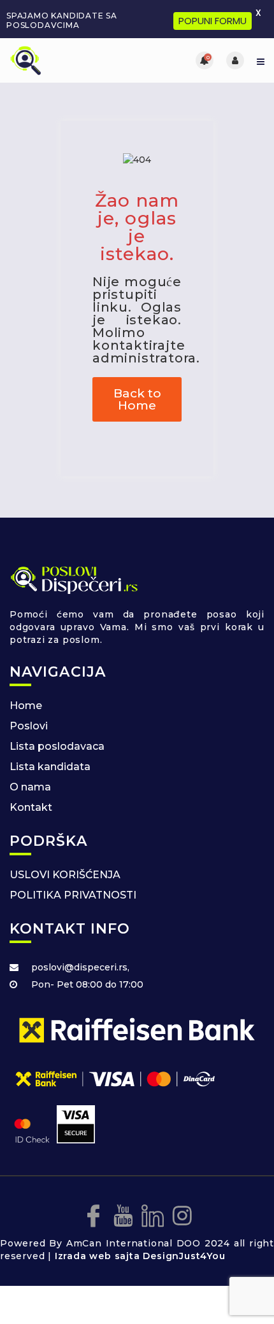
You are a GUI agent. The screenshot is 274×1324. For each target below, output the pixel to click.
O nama (30, 787)
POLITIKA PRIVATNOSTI (73, 895)
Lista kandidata (50, 767)
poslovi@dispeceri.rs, (80, 967)
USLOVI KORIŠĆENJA (65, 875)
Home (26, 706)
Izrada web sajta (97, 1256)
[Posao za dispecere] (73, 60)
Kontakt (31, 807)
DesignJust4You (184, 1256)
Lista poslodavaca (57, 746)
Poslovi (29, 726)
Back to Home (137, 399)
